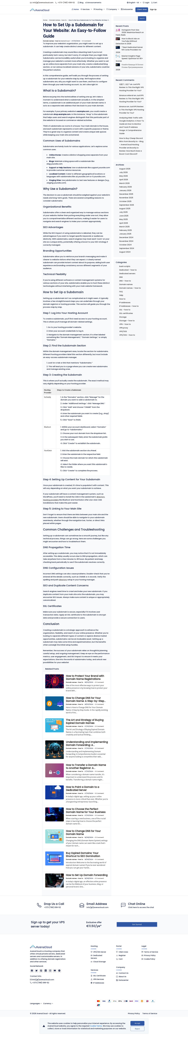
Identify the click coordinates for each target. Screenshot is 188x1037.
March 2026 (124, 183)
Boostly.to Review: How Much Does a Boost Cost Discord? (130, 150)
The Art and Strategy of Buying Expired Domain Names (85, 721)
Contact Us (123, 973)
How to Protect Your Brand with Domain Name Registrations (85, 677)
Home (45, 20)
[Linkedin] (46, 970)
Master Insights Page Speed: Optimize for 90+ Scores (129, 58)
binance (122, 106)
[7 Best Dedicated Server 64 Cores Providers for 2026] (118, 47)
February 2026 (125, 187)
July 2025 (123, 212)
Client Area (123, 952)
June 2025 (123, 216)
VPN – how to (125, 324)
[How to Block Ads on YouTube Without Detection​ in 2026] (118, 38)
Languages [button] (35, 1003)
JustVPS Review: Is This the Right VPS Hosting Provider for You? (131, 87)
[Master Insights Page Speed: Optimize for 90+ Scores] (118, 56)
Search (142, 18)
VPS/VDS (123, 331)
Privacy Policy (150, 955)
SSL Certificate (99, 976)
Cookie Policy (149, 959)
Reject (137, 1029)
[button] (134, 3)
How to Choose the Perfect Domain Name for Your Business (86, 810)
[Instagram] (50, 970)
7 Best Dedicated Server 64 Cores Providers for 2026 (129, 50)
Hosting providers (51, 500)
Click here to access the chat (141, 907)
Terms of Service (151, 952)
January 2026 (125, 190)
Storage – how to (127, 320)
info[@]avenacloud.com (43, 2)
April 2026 (123, 179)
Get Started (137, 924)
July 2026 (123, 172)
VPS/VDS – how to (127, 335)
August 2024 (124, 252)
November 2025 (126, 197)
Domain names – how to (130, 288)
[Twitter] (36, 970)
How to (122, 299)
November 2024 (126, 241)
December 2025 (126, 194)
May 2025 (123, 219)
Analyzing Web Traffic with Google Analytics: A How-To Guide (131, 121)
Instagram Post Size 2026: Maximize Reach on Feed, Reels (130, 32)
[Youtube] (55, 970)
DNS (121, 277)
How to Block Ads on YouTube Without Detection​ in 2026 (128, 41)
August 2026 (124, 169)
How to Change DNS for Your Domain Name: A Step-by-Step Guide (85, 701)
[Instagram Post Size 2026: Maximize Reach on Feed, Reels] (118, 30)
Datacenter (123, 980)
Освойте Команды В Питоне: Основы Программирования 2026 (129, 67)
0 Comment (86, 41)
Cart (121, 959)
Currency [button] (47, 1003)
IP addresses (124, 302)
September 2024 (126, 248)
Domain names (126, 284)
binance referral (126, 95)
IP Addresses (98, 983)
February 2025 (125, 230)
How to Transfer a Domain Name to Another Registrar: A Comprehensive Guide (86, 768)
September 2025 (126, 205)
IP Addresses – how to (129, 306)
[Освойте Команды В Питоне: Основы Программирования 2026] (118, 64)
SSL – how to (124, 309)
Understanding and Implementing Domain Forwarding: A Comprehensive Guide (87, 745)
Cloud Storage (99, 961)
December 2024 (126, 237)
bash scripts (124, 266)
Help (121, 295)
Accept (137, 1023)
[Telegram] (59, 970)
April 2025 (123, 223)
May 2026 (123, 176)
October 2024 (125, 244)
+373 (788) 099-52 (52, 907)
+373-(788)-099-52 (66, 2)
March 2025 (124, 226)
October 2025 (125, 201)
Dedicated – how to (128, 270)
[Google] (41, 970)
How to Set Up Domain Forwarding (87, 875)
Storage (122, 317)
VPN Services (98, 979)
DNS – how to (125, 281)
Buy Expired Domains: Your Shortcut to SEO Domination (83, 854)
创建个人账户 (124, 84)
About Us (122, 976)
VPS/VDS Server (99, 952)
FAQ (121, 291)
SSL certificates (126, 313)
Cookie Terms (96, 1026)
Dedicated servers (127, 273)
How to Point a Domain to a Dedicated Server (82, 788)
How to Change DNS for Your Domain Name (83, 832)
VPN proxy (123, 328)
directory (101, 497)
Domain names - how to (58, 20)
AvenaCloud (65, 41)
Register (122, 955)
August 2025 (124, 208)
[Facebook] (32, 970)
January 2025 (125, 234)
